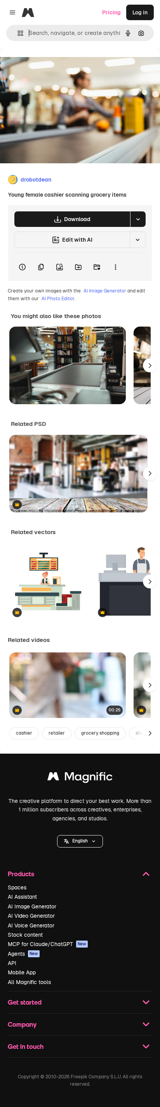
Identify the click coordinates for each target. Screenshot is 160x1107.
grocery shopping (100, 733)
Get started (25, 1002)
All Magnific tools (29, 982)
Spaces (17, 887)
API (12, 963)
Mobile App (22, 972)
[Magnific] (80, 778)
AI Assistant (22, 896)
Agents (23, 953)
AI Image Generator (104, 291)
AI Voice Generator (31, 925)
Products (21, 874)
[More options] (115, 267)
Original (50, 66)
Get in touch (25, 1046)
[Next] (150, 365)
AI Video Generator (31, 915)
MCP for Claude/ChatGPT (47, 944)
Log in (140, 12)
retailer (57, 733)
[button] (80, 841)
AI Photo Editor (58, 299)
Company (22, 1024)
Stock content (25, 934)
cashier (24, 733)
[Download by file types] (138, 219)
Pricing (111, 12)
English (80, 841)
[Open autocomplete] (17, 33)
